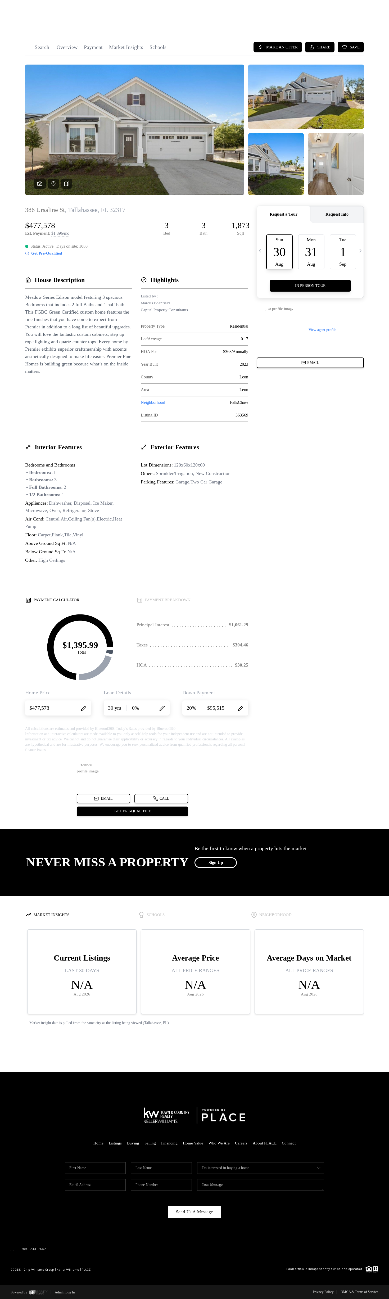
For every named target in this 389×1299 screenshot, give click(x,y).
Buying (133, 1143)
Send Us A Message (194, 1212)
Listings (115, 1143)
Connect (289, 1143)
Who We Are (219, 1143)
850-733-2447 (34, 1249)
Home (98, 1143)
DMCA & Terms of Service (359, 1292)
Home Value (193, 1143)
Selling (150, 1143)
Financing (169, 1143)
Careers (241, 1143)
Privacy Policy (323, 1292)
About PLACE (265, 1143)
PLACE (86, 1269)
